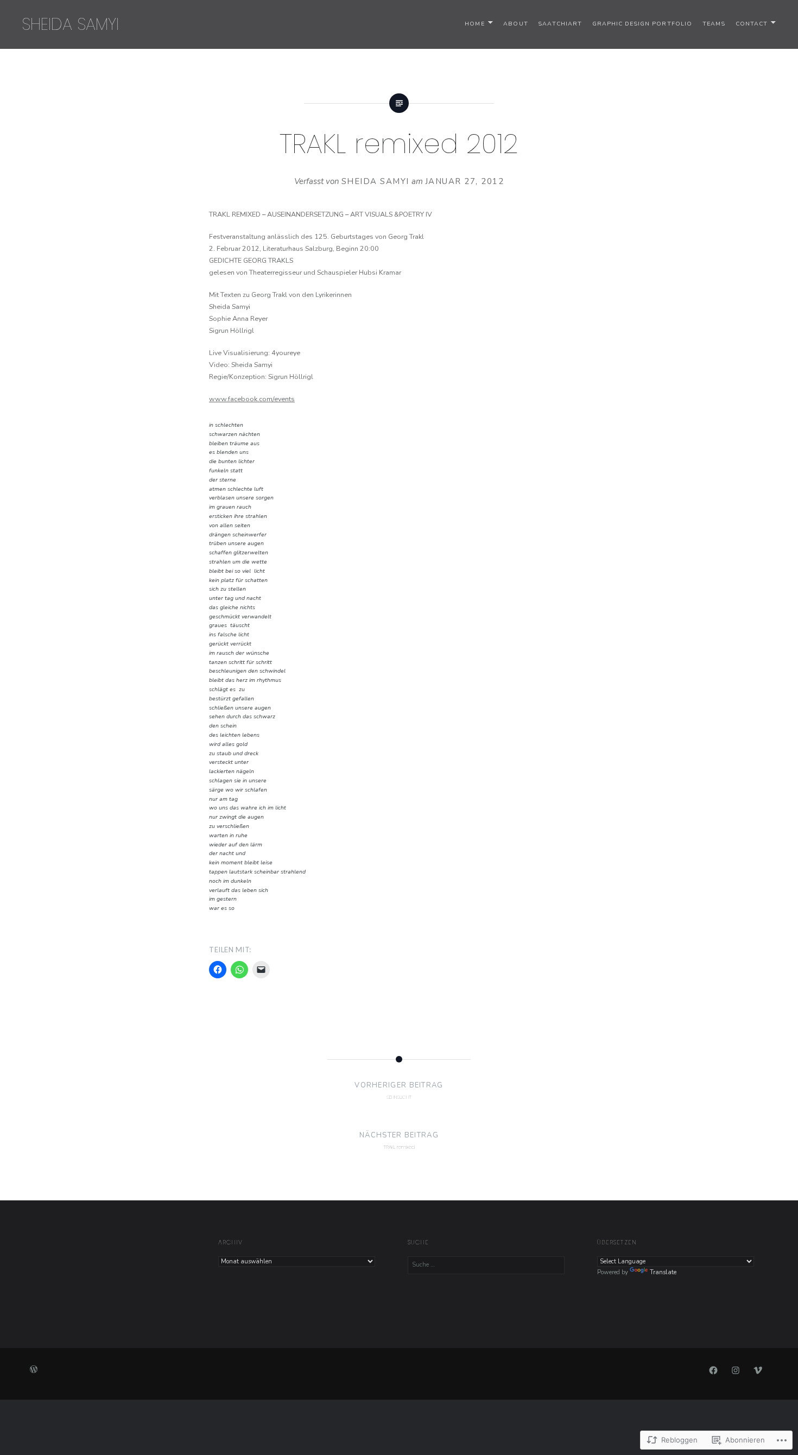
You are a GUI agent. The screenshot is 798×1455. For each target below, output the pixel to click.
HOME (474, 24)
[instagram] (735, 1369)
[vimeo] (757, 1369)
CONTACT (752, 24)
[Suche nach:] (486, 1265)
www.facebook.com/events (252, 398)
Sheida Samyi (375, 181)
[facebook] (713, 1369)
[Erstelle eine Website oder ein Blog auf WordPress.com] (33, 1370)
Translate (663, 1272)
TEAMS (713, 24)
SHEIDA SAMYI (70, 24)
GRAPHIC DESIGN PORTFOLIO (642, 24)
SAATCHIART (560, 24)
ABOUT (515, 24)
